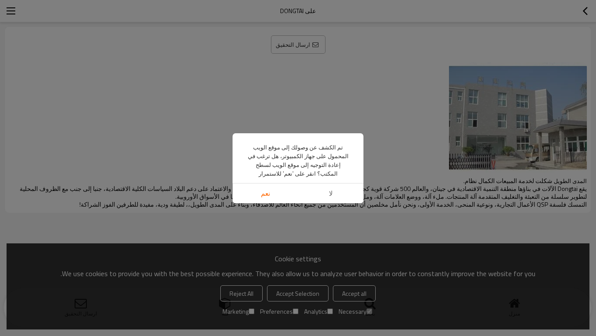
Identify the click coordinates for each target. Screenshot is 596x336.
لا (331, 193)
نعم (265, 193)
